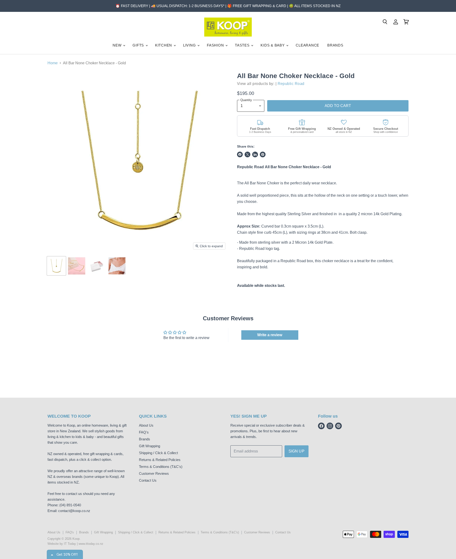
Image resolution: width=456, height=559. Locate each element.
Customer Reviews (154, 473)
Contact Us (148, 480)
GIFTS (139, 45)
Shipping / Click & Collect (158, 453)
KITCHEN (164, 45)
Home (53, 63)
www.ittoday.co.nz (91, 543)
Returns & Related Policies (159, 460)
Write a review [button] (269, 335)
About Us (146, 425)
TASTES (243, 45)
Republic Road (291, 84)
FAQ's (144, 432)
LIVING (190, 45)
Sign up (296, 451)
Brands (144, 439)
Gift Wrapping (149, 446)
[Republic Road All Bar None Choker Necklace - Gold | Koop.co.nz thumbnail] (56, 265)
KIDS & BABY (273, 45)
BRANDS (335, 45)
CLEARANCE (307, 45)
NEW (118, 45)
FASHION (216, 45)
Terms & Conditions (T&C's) (160, 467)
